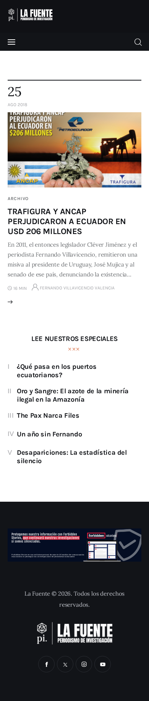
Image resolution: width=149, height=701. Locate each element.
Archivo (18, 198)
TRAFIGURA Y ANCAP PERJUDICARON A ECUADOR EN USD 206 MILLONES (67, 221)
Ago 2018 (17, 104)
